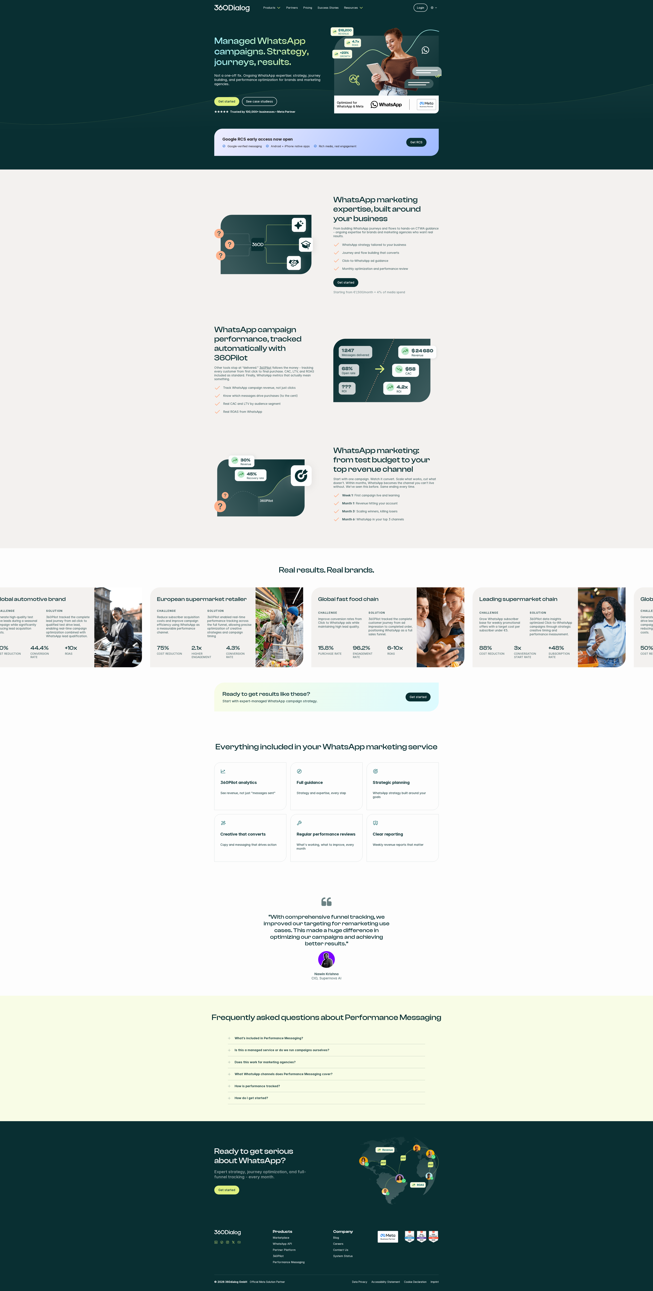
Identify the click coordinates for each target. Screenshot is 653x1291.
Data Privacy (359, 1282)
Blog (336, 1237)
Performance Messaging (289, 1262)
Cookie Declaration (415, 1282)
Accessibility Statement (385, 1282)
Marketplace (281, 1237)
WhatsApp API (282, 1243)
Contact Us (340, 1250)
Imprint (435, 1282)
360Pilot (265, 367)
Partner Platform (284, 1250)
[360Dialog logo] (232, 7)
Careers (338, 1243)
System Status (343, 1256)
